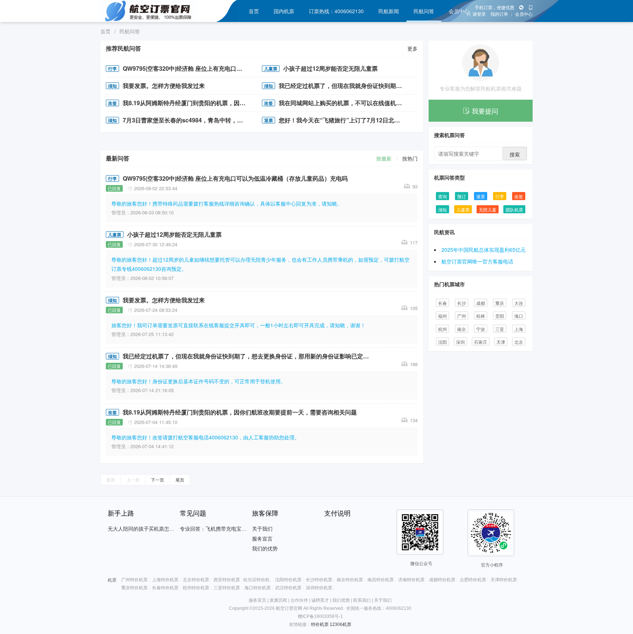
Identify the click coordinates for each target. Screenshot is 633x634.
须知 (112, 85)
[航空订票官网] (158, 11)
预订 (461, 196)
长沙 (461, 303)
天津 (500, 342)
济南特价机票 (411, 579)
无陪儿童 (487, 209)
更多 (412, 48)
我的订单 (499, 14)
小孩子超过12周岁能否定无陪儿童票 (330, 68)
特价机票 (320, 624)
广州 (461, 316)
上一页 (133, 479)
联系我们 (362, 600)
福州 (442, 316)
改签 (112, 103)
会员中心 (459, 11)
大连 (518, 303)
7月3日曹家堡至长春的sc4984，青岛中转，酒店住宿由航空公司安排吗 (187, 120)
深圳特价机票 (319, 587)
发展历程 (278, 600)
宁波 (480, 329)
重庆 (499, 303)
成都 (480, 303)
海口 (518, 316)
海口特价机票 (257, 587)
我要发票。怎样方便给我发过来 (164, 85)
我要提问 (485, 110)
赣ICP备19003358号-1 (320, 616)
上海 (518, 329)
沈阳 (442, 342)
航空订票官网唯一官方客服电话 (477, 261)
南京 (461, 329)
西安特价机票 (227, 579)
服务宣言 (262, 539)
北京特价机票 (196, 579)
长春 (442, 303)
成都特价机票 (442, 579)
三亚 (499, 329)
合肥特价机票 (473, 579)
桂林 (480, 316)
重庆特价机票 (134, 587)
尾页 (179, 479)
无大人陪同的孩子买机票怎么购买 (146, 529)
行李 (112, 68)
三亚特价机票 (227, 587)
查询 (442, 196)
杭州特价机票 (196, 587)
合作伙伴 (299, 600)
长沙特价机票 (319, 579)
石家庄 (480, 342)
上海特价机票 (165, 579)
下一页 (157, 479)
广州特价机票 (134, 579)
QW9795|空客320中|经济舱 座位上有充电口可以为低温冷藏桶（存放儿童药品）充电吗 (187, 68)
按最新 (384, 158)
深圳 (460, 342)
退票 (268, 120)
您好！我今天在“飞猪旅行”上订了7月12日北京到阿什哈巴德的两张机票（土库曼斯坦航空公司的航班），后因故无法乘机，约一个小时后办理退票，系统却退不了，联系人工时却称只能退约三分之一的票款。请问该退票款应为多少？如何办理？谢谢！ (343, 120)
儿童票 (270, 68)
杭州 (442, 329)
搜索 (515, 154)
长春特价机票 (165, 587)
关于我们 (262, 529)
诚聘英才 (320, 600)
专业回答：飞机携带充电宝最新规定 (221, 529)
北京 (518, 342)
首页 (254, 11)
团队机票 (514, 209)
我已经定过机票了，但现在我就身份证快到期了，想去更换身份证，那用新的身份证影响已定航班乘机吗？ (343, 85)
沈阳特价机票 (288, 579)
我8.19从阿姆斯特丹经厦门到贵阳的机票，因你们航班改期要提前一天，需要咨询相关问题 (187, 103)
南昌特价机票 (380, 579)
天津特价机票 (504, 579)
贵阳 (499, 316)
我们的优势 (265, 549)
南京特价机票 (350, 579)
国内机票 (284, 11)
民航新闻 (388, 11)
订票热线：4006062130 (336, 11)
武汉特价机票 (288, 587)
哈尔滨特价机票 (258, 579)
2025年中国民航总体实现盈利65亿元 (483, 249)
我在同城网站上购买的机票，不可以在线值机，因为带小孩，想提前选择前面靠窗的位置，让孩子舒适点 (343, 103)
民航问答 (424, 11)
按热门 (410, 158)
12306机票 (340, 624)
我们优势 (341, 600)
